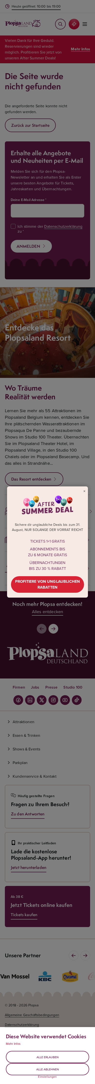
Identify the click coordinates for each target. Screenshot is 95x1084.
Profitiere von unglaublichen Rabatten (47, 584)
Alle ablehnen (47, 1069)
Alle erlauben (48, 1057)
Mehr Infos (13, 1043)
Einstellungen (47, 1076)
